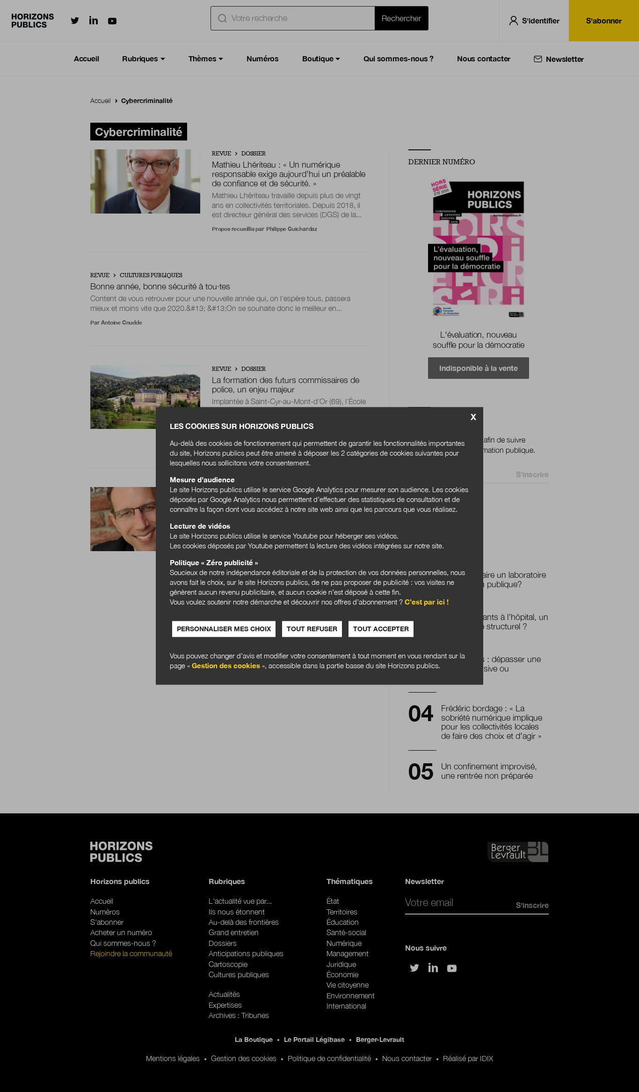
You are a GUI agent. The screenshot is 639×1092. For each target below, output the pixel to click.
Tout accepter (381, 629)
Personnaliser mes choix (224, 629)
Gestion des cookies (226, 666)
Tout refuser (312, 629)
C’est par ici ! (427, 602)
